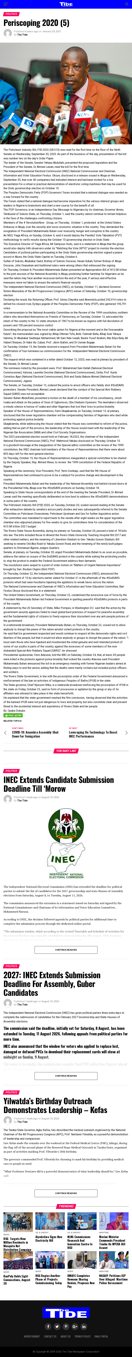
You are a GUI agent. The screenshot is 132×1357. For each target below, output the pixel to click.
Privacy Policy (82, 1336)
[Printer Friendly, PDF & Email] (13, 715)
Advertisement (32, 1336)
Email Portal (101, 1336)
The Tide (22, 34)
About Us (66, 1336)
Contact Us (50, 1336)
